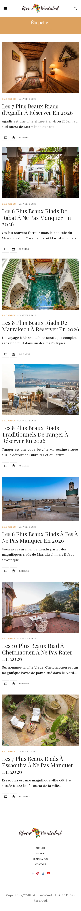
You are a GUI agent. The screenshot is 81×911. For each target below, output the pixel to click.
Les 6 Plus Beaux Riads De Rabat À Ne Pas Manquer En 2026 (36, 217)
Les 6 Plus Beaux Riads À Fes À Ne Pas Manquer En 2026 (40, 537)
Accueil (40, 847)
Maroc (40, 853)
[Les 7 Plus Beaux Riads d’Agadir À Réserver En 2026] (40, 67)
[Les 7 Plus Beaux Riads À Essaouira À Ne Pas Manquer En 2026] (40, 720)
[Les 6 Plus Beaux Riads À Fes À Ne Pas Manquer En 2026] (40, 499)
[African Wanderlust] (40, 8)
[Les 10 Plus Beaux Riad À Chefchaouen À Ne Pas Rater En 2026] (40, 607)
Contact (40, 864)
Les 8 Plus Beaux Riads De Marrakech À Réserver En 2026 (40, 326)
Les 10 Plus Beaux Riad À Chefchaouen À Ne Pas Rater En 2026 (37, 652)
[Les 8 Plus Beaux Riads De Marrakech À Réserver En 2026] (40, 284)
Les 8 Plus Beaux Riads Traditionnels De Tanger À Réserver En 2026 (35, 434)
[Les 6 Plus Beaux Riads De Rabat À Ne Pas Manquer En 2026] (40, 172)
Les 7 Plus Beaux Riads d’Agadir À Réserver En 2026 (37, 109)
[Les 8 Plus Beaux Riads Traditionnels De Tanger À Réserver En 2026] (40, 389)
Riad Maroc (9, 99)
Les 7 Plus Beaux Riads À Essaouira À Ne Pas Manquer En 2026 (37, 765)
